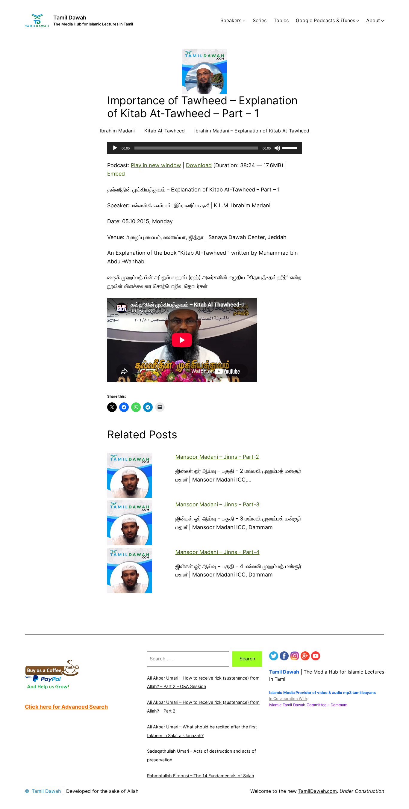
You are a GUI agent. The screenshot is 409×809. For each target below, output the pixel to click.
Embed (116, 173)
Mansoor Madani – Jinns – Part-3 (217, 504)
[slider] (290, 147)
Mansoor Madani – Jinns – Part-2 (217, 457)
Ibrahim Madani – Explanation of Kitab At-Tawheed (251, 131)
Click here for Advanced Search (66, 707)
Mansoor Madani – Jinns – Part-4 (217, 552)
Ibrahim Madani (117, 131)
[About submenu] (382, 20)
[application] (204, 148)
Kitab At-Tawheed (164, 131)
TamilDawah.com (317, 791)
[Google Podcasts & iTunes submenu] (357, 20)
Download (199, 165)
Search (247, 659)
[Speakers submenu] (244, 20)
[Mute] (277, 148)
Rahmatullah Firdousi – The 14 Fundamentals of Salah (200, 775)
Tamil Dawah (69, 17)
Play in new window (156, 165)
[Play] (115, 148)
